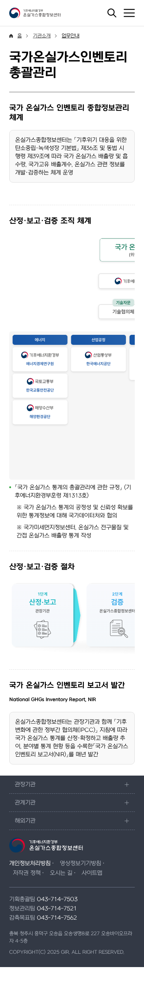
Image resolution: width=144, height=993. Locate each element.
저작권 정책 (27, 873)
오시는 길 (61, 873)
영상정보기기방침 (80, 863)
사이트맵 (92, 873)
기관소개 (42, 36)
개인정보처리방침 (30, 863)
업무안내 (70, 36)
